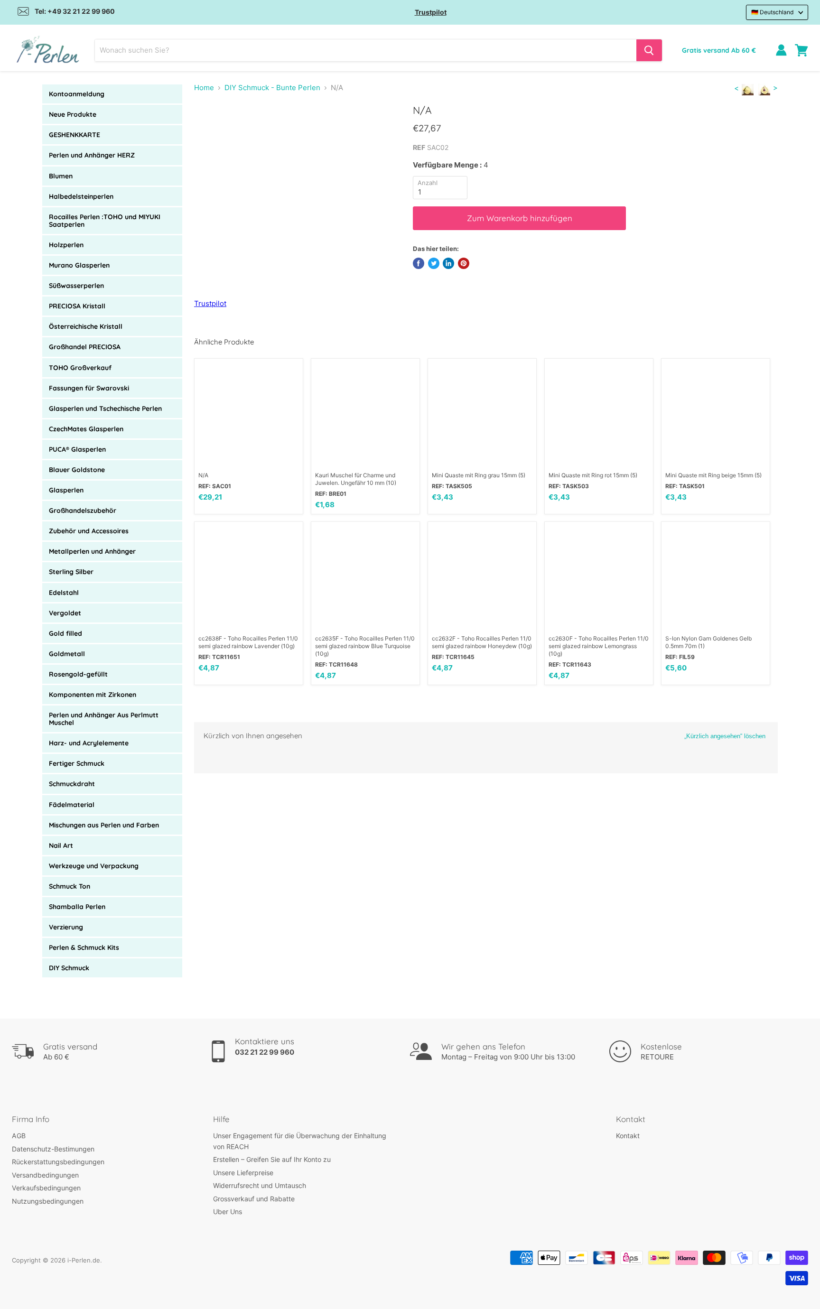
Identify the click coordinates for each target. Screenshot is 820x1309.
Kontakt (628, 1136)
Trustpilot (431, 12)
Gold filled (65, 633)
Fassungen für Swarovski (89, 388)
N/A (203, 475)
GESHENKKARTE (74, 134)
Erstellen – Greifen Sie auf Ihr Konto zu (272, 1159)
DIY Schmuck (69, 968)
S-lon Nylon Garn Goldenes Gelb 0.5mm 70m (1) (708, 642)
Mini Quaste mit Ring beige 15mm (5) (713, 475)
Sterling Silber (71, 571)
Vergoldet (65, 613)
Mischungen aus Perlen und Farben (104, 825)
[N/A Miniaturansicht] (215, 131)
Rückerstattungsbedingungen (58, 1162)
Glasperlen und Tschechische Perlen (105, 408)
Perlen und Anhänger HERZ (92, 155)
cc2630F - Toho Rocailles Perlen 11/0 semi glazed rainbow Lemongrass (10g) (599, 646)
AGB (19, 1136)
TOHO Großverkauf (80, 367)
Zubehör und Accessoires (89, 531)
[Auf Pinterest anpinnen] (463, 263)
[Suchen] (649, 50)
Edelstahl (64, 592)
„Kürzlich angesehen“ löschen (724, 736)
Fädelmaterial (71, 804)
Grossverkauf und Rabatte (254, 1199)
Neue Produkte (72, 114)
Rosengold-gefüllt (78, 674)
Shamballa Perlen (77, 906)
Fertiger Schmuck (76, 763)
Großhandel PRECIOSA (85, 347)
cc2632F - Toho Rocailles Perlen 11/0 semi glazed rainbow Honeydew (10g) (482, 642)
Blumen (61, 176)
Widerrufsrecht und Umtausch (259, 1185)
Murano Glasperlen (79, 265)
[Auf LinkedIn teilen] (448, 263)
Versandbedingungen (45, 1175)
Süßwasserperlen (76, 285)
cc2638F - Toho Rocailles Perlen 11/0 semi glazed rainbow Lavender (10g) (248, 642)
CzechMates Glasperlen (86, 429)
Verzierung (66, 927)
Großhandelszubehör (82, 510)
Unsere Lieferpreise (243, 1173)
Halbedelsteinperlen (81, 196)
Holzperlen (66, 245)
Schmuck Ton (69, 886)
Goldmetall (67, 654)
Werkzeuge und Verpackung (94, 866)
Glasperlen (66, 490)
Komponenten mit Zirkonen (92, 694)
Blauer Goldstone (77, 469)
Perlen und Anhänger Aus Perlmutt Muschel (103, 719)
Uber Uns (227, 1211)
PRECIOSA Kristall (77, 306)
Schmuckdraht (72, 784)
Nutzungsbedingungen (48, 1201)
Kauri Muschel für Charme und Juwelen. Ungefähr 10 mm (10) (355, 479)
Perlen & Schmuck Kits (84, 947)
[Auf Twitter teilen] (433, 263)
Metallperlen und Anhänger (92, 551)
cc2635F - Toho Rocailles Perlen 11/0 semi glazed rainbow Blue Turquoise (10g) (365, 646)
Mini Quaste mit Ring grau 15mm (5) (478, 475)
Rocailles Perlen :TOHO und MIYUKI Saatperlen (104, 221)
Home (204, 88)
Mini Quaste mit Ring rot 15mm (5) (593, 475)
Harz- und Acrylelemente (89, 743)
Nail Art (61, 845)
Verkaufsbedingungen (46, 1188)
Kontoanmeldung (76, 94)
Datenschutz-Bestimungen (53, 1149)
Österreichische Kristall (85, 326)
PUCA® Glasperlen (77, 449)
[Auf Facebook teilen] (418, 263)
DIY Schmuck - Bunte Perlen (272, 88)
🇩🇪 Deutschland (772, 12)
